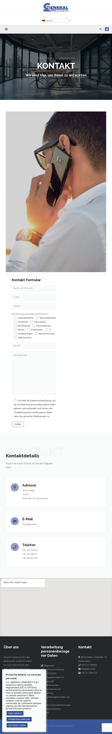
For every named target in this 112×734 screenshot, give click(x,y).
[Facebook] (107, 29)
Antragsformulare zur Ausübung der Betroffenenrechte (52, 681)
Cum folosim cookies (17, 725)
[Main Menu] (6, 29)
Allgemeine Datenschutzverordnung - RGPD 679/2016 (53, 669)
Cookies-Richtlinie (52, 709)
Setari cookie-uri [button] (15, 713)
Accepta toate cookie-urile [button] (19, 719)
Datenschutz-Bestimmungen (57, 705)
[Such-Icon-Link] (100, 29)
